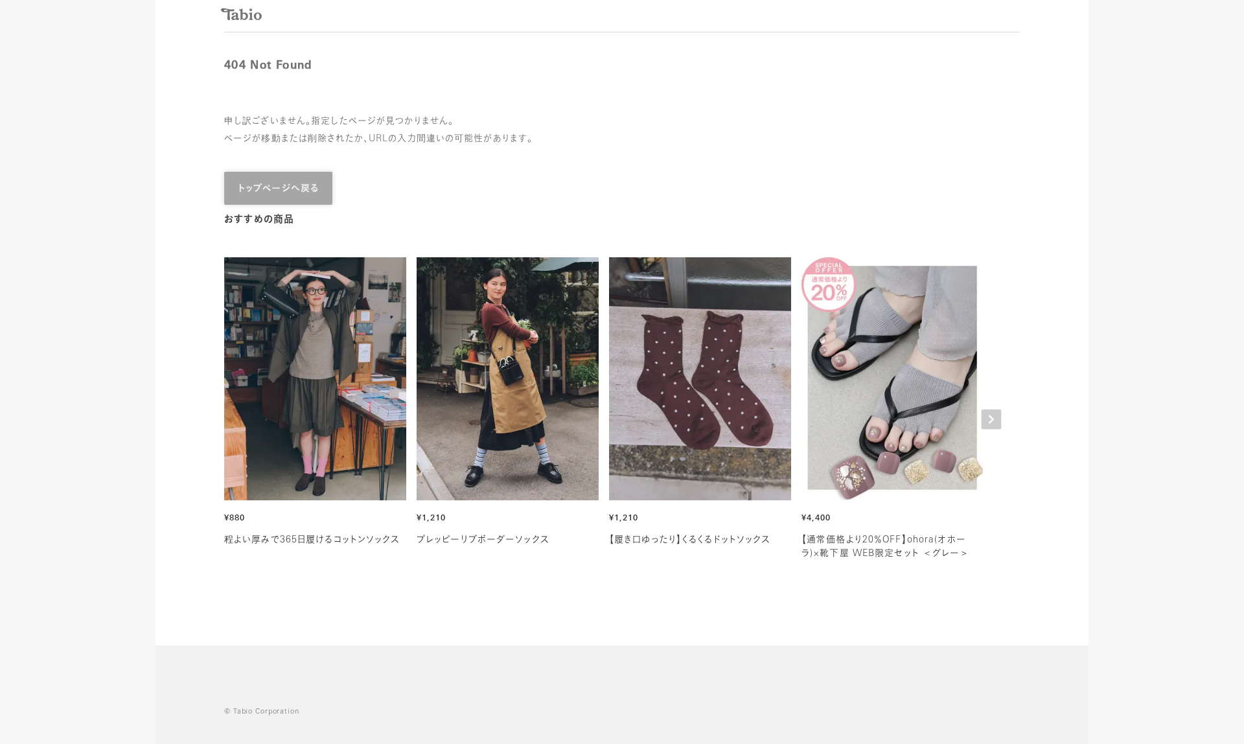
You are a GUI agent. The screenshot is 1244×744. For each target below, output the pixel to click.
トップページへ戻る (278, 189)
